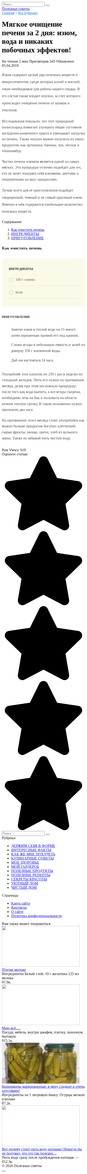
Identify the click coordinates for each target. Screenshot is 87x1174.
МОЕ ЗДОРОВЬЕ (25, 862)
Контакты (19, 907)
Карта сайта (20, 903)
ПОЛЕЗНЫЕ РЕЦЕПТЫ (30, 875)
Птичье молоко (14, 970)
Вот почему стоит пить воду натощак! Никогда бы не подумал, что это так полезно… (42, 1151)
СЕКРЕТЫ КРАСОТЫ (29, 879)
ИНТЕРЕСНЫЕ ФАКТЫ (31, 850)
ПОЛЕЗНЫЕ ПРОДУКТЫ (32, 871)
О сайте (17, 912)
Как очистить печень (27, 230)
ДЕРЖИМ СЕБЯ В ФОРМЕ (33, 846)
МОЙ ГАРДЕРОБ (25, 867)
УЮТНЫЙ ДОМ (24, 883)
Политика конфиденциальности (36, 916)
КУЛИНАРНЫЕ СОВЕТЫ (32, 858)
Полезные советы (16, 9)
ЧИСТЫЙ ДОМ (24, 887)
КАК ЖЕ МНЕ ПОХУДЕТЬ (33, 854)
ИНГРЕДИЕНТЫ (25, 234)
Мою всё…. (11, 1028)
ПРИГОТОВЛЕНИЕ (27, 238)
